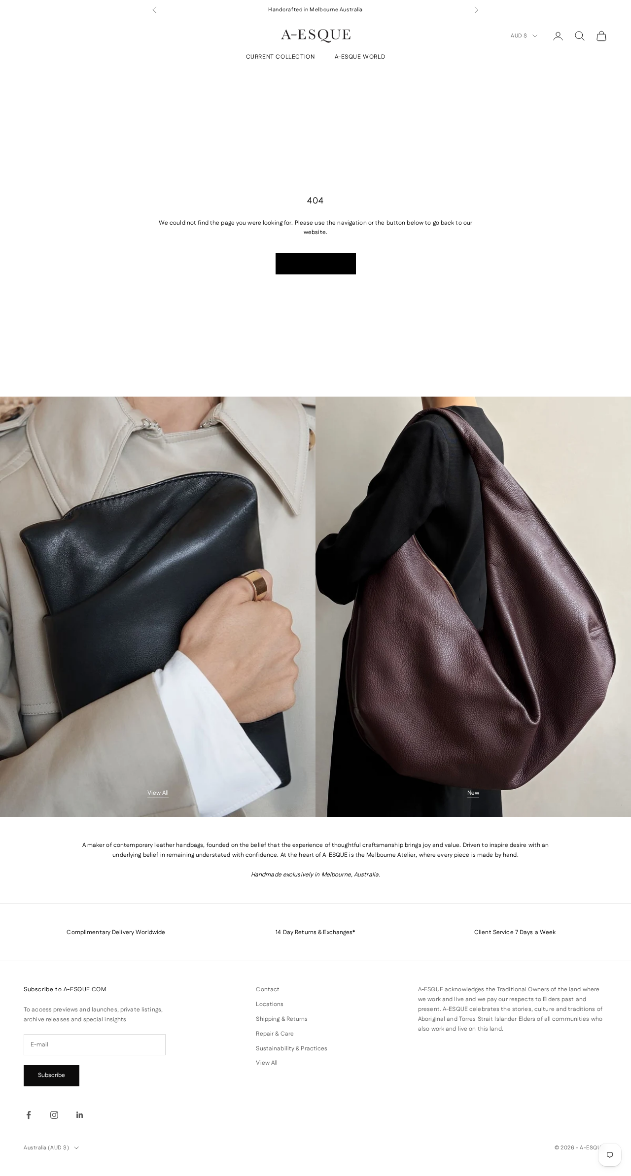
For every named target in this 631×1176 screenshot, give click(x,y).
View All (158, 793)
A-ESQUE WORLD (360, 57)
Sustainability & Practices (291, 1048)
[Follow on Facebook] (29, 1115)
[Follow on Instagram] (54, 1115)
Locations (269, 1004)
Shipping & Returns (282, 1019)
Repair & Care (275, 1034)
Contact (268, 989)
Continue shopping (316, 264)
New (473, 793)
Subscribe (51, 1075)
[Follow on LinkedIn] (80, 1115)
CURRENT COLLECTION (280, 57)
